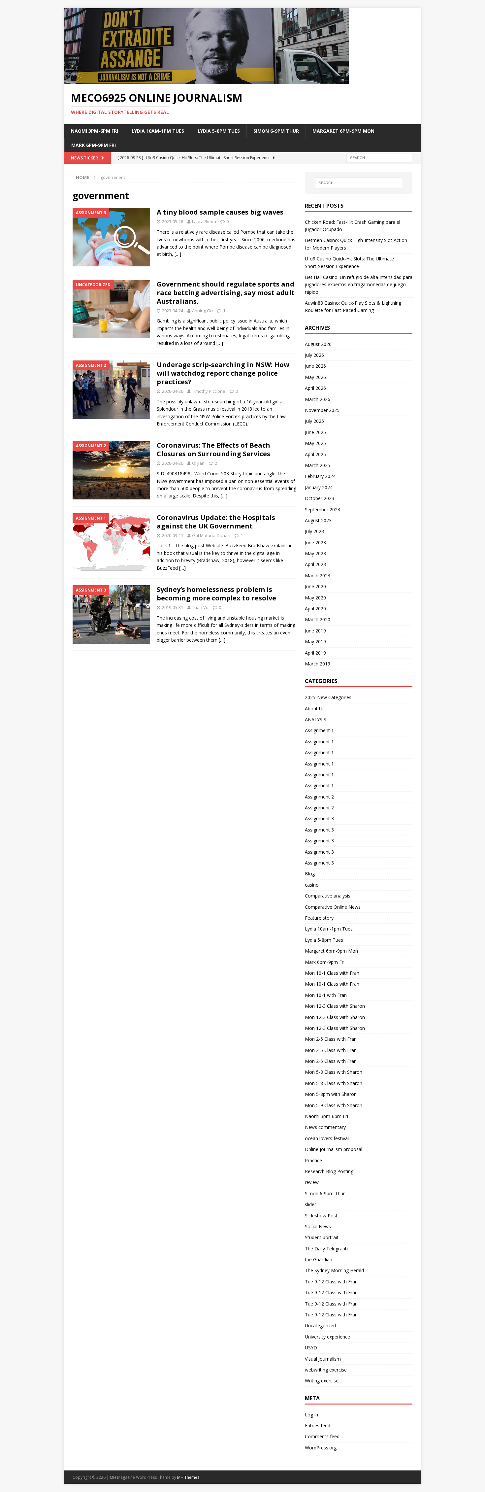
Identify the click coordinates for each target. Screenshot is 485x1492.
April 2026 (315, 388)
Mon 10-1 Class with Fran (332, 973)
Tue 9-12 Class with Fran (331, 1281)
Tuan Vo (200, 607)
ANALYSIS (315, 719)
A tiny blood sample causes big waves (220, 212)
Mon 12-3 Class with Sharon (335, 1006)
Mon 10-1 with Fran (326, 995)
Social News (318, 1226)
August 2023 (318, 520)
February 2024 (320, 476)
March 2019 (317, 664)
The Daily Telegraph (326, 1248)
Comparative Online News (333, 907)
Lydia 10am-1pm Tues (158, 131)
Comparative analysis (327, 896)
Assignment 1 (319, 730)
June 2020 (315, 586)
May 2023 (315, 553)
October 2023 (319, 498)
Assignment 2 (319, 797)
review (312, 1182)
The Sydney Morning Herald (334, 1270)
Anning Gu (202, 311)
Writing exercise (322, 1380)
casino (312, 885)
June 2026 (315, 366)
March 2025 (317, 465)
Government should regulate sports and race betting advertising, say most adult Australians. (226, 293)
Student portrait (322, 1237)
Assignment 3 (319, 818)
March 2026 (317, 399)
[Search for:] (379, 157)
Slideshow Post (321, 1215)
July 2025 (314, 421)
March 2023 (317, 575)
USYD (311, 1347)
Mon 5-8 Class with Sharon (333, 1072)
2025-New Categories (328, 697)
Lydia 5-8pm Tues (219, 131)
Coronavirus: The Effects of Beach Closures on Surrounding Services (213, 449)
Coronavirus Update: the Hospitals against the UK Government (216, 521)
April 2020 (315, 608)
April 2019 (315, 653)
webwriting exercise (326, 1370)
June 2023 (315, 542)
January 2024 (319, 487)
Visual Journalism (323, 1359)
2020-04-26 (172, 391)
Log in (311, 1414)
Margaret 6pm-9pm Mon (343, 131)
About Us (315, 708)
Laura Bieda (204, 221)
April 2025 (315, 454)
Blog (310, 873)
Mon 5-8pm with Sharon (331, 1094)
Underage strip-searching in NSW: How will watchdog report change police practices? (223, 373)
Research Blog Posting (329, 1171)
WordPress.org (321, 1447)
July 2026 (314, 355)
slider (310, 1204)
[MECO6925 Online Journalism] (206, 80)
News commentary (325, 1127)
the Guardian (318, 1259)
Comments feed (322, 1436)
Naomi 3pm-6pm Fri (94, 131)
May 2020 (315, 597)
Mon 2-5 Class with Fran (331, 1039)
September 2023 (322, 509)
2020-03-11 (172, 535)
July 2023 (314, 531)
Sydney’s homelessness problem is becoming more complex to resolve (216, 593)
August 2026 (318, 344)
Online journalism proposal (333, 1149)
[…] (178, 254)
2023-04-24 (172, 311)
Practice (313, 1160)
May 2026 (315, 377)
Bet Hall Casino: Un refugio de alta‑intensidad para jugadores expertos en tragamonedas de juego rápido (358, 284)
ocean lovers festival (327, 1138)
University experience (327, 1337)
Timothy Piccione (208, 391)
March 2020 (317, 619)
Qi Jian (198, 463)
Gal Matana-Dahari (211, 535)
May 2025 (315, 443)
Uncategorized (320, 1325)
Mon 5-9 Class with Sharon (333, 1105)
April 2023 (315, 564)
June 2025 (315, 432)
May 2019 (315, 641)
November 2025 (322, 410)
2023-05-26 (172, 221)
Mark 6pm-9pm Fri (93, 145)
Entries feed (317, 1425)
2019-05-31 (172, 607)
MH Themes (188, 1477)
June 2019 (315, 630)
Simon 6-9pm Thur (276, 131)
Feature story (319, 918)
